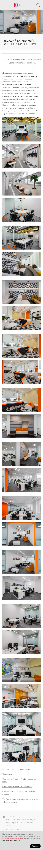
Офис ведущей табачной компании (17, 787)
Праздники (7, 774)
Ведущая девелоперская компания (16, 769)
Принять (35, 846)
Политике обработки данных (12, 838)
